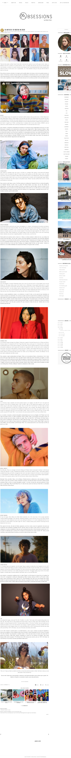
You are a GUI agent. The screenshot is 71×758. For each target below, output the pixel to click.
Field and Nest (62, 269)
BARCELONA (40, 2)
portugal (66, 147)
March (61, 332)
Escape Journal (62, 281)
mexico (66, 140)
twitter (66, 57)
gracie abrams (31, 31)
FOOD (48, 2)
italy (66, 131)
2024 (60, 324)
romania (67, 149)
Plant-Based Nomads (63, 279)
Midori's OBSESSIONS (32, 756)
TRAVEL (20, 2)
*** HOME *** (5, 2)
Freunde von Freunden (63, 265)
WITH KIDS (54, 2)
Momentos (61, 293)
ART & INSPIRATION (64, 2)
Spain (66, 106)
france (66, 124)
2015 (60, 344)
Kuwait (66, 101)
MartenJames (3, 708)
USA (66, 113)
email (61, 57)
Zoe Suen (61, 277)
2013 (60, 347)
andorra (67, 115)
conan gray (19, 31)
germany (67, 126)
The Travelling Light (63, 285)
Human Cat (61, 291)
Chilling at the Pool (66, 219)
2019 (60, 337)
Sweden (66, 108)
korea (66, 135)
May (61, 329)
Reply (47, 714)
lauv (47, 31)
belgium (67, 117)
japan (66, 133)
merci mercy (4, 32)
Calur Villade (61, 289)
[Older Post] (48, 734)
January (61, 335)
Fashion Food (61, 287)
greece (66, 129)
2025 (60, 322)
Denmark (66, 97)
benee (15, 31)
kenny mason (43, 31)
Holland (67, 99)
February (62, 334)
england (67, 122)
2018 (60, 339)
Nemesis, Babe (62, 275)
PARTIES (33, 2)
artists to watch (10, 31)
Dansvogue (61, 295)
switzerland (67, 154)
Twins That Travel (62, 267)
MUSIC (26, 2)
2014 (60, 345)
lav (1, 32)
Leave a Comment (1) (5, 684)
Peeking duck (62, 273)
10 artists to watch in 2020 (65, 330)
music (9, 32)
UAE (66, 110)
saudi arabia (67, 151)
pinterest (61, 61)
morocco (67, 142)
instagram (67, 61)
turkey (66, 158)
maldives (66, 138)
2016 (60, 342)
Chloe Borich (61, 283)
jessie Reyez (37, 31)
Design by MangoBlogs (41, 756)
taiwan (66, 156)
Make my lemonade (63, 271)
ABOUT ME (13, 2)
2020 (5, 31)
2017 (60, 340)
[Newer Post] (0, 734)
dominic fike (24, 31)
